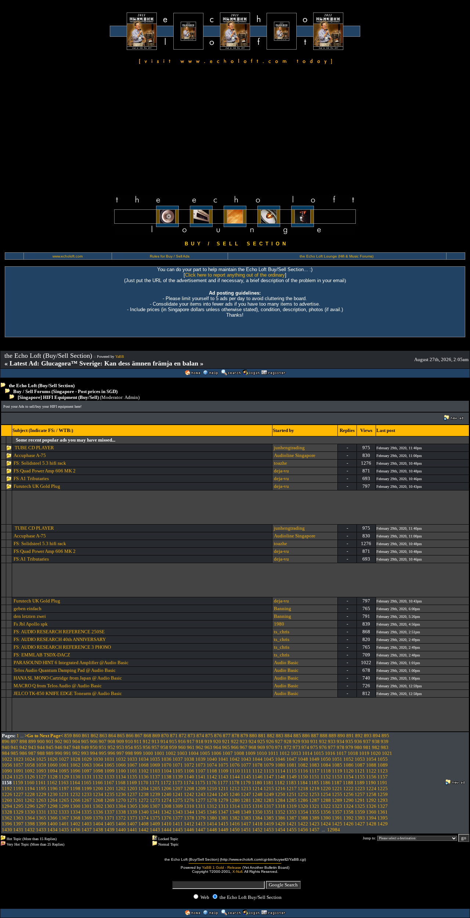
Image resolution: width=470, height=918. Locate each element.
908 (111, 741)
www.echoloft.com (68, 256)
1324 (348, 806)
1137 (155, 777)
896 (6, 741)
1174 (189, 782)
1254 (326, 794)
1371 (109, 818)
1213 (246, 788)
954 (129, 747)
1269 (109, 800)
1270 (121, 800)
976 (323, 747)
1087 (360, 765)
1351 (269, 812)
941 (14, 747)
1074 (212, 765)
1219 (314, 788)
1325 (360, 806)
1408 (143, 824)
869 (156, 735)
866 (130, 735)
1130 (75, 777)
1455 (291, 829)
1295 (18, 806)
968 (252, 747)
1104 (166, 771)
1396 (7, 824)
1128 (52, 777)
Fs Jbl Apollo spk (31, 624)
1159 (18, 782)
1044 (257, 759)
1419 (269, 824)
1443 (155, 829)
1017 (341, 753)
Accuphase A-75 (30, 455)
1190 (371, 782)
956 (147, 747)
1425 (337, 824)
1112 (257, 771)
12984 (333, 829)
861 (86, 735)
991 (67, 753)
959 (173, 747)
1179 (246, 782)
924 (252, 741)
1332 (52, 812)
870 (165, 735)
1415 (223, 824)
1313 (223, 806)
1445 (178, 829)
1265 (64, 800)
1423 (314, 824)
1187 (337, 782)
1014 (307, 753)
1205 (155, 788)
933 (332, 741)
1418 (257, 824)
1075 (223, 765)
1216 (280, 788)
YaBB (119, 356)
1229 (41, 794)
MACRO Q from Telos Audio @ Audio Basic (58, 685)
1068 (143, 765)
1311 (200, 806)
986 (23, 753)
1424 (326, 824)
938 (376, 741)
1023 (18, 759)
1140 (189, 777)
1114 (280, 771)
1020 (375, 753)
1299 (64, 806)
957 (155, 747)
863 (103, 735)
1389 (314, 818)
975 (314, 747)
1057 (18, 765)
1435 (64, 829)
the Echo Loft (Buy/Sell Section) (42, 385)
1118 (326, 771)
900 (41, 741)
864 (112, 735)
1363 (18, 818)
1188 (348, 782)
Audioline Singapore (294, 455)
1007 (228, 753)
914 (164, 741)
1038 (189, 759)
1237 (132, 794)
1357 (337, 812)
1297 (41, 806)
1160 (29, 782)
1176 (211, 782)
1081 (291, 765)
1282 (257, 800)
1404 (98, 824)
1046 (280, 759)
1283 (269, 800)
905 (85, 741)
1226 (7, 794)
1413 (200, 824)
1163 (63, 782)
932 (323, 741)
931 (314, 741)
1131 (87, 777)
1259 (382, 794)
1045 (269, 759)
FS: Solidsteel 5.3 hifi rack (40, 463)
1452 (257, 829)
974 (305, 747)
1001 (159, 753)
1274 (166, 800)
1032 (121, 759)
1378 (189, 818)
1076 (234, 765)
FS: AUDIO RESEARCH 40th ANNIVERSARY (60, 639)
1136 (143, 777)
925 (261, 741)
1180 (257, 782)
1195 (41, 788)
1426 (348, 824)
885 (297, 735)
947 (67, 747)
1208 (189, 788)
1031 (109, 759)
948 (76, 747)
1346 (212, 812)
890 (341, 735)
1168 (120, 782)
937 (367, 741)
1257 (360, 794)
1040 (212, 759)
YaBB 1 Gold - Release (221, 867)
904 (76, 741)
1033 (132, 759)
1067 (132, 765)
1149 (291, 777)
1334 (75, 812)
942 (23, 747)
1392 (348, 818)
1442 (143, 829)
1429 (382, 824)
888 (324, 735)
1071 (178, 765)
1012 (284, 753)
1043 (246, 759)
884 (288, 735)
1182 (280, 782)
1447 (200, 829)
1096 (75, 771)
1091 (18, 771)
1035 (155, 759)
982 (376, 747)
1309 (178, 806)
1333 (64, 812)
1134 (121, 777)
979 (349, 747)
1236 (121, 794)
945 (50, 747)
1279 (223, 800)
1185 (314, 782)
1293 (382, 800)
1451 (246, 829)
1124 (7, 777)
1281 (246, 800)
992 (76, 753)
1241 (178, 794)
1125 (18, 777)
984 (6, 753)
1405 (109, 824)
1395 (382, 818)
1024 (30, 759)
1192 (7, 788)
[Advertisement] (235, 130)
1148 (280, 777)
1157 (382, 777)
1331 (41, 812)
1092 (30, 771)
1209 (200, 788)
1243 (200, 794)
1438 (98, 829)
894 (376, 735)
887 (315, 735)
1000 (148, 753)
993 (85, 753)
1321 (314, 806)
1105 (178, 771)
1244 (212, 794)
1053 (360, 759)
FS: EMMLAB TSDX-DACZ (42, 655)
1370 (98, 818)
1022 (7, 759)
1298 (52, 806)
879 (244, 735)
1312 (212, 806)
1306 (143, 806)
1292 (371, 800)
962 (199, 747)
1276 (189, 800)
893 (368, 735)
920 (217, 741)
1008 (239, 753)
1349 (246, 812)
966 (235, 747)
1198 (75, 788)
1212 (234, 788)
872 (183, 735)
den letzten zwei (30, 616)
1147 (269, 777)
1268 (98, 800)
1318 (280, 806)
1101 (132, 771)
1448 (212, 829)
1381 (223, 818)
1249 (269, 794)
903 (67, 741)
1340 (143, 812)
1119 (337, 771)
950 (94, 747)
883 (279, 735)
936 (358, 741)
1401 (64, 824)
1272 (143, 800)
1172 (166, 782)
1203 (132, 788)
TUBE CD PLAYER (34, 447)
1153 (337, 777)
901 (50, 741)
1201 (109, 788)
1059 (41, 765)
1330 (30, 812)
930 (305, 741)
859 (68, 735)
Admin (131, 397)
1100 (121, 771)
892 (359, 735)
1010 (262, 753)
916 (182, 741)
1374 (143, 818)
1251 (291, 794)
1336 (98, 812)
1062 (75, 765)
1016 (330, 753)
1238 (143, 794)
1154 (348, 777)
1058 (30, 765)
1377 (178, 818)
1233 (87, 794)
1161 (41, 782)
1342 (166, 812)
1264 (52, 800)
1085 (337, 765)
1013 (296, 753)
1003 (182, 753)
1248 (257, 794)
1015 (319, 753)
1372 (121, 818)
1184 (302, 782)
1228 (30, 794)
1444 (166, 829)
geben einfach (27, 608)
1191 (382, 782)
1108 (212, 771)
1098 (98, 771)
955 (138, 747)
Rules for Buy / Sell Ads (169, 256)
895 (385, 735)
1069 (155, 765)
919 (208, 741)
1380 (212, 818)
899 (32, 741)
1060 (52, 765)
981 (367, 747)
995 (102, 753)
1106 (189, 771)
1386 (280, 818)
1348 (234, 812)
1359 (360, 812)
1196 (52, 788)
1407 (132, 824)
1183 (291, 782)
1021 (387, 753)
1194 (30, 788)
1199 (87, 788)
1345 (200, 812)
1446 (189, 829)
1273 (155, 800)
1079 (269, 765)
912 (147, 741)
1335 (87, 812)
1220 (326, 788)
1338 (121, 812)
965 (226, 747)
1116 (303, 771)
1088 (371, 765)
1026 (52, 759)
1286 (303, 800)
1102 (143, 771)
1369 (87, 818)
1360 (371, 812)
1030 (98, 759)
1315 (246, 806)
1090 (7, 771)
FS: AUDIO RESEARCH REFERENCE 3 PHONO (62, 647)
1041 (223, 759)
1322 (326, 806)
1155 (360, 777)
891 (350, 735)
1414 (212, 824)
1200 (98, 788)
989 (50, 753)
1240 (166, 794)
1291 (360, 800)
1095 (64, 771)
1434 (52, 829)
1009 (250, 753)
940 (6, 747)
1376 (166, 818)
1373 (132, 818)
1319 (291, 806)
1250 (280, 794)
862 (94, 735)
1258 (371, 794)
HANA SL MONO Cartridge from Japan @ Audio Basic (68, 678)
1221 (337, 788)
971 (279, 747)
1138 (166, 777)
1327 (382, 806)
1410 (166, 824)
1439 (109, 829)
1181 (268, 782)
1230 (52, 794)
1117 (314, 771)
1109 (223, 771)
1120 (348, 771)
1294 (7, 806)
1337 (109, 812)
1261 (18, 800)
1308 (166, 806)
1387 (291, 818)
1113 (269, 771)
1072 (189, 765)
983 (384, 747)
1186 (325, 782)
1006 (216, 753)
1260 (7, 800)
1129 (64, 777)
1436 (75, 829)
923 (243, 741)
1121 (360, 771)
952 (111, 747)
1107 (200, 771)
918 (199, 741)
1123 (382, 771)
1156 (371, 777)
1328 (7, 812)
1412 (189, 824)
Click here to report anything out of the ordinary (235, 275)
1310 (189, 806)
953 (120, 747)
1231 (64, 794)
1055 (382, 759)
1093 (41, 771)
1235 (109, 794)
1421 (291, 824)
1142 (212, 777)
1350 (257, 812)
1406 (121, 824)
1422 (303, 824)
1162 (52, 782)
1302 (98, 806)
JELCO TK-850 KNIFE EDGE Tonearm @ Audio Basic (68, 693)
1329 (18, 812)
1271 (132, 800)
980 (358, 747)
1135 (132, 777)
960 (182, 747)
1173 (177, 782)
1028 (75, 759)
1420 (280, 824)
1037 (178, 759)
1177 (223, 782)
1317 (269, 806)
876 (218, 735)
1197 (64, 788)
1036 (166, 759)
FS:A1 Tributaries (31, 478)
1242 (189, 794)
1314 (234, 806)
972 (288, 747)
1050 (326, 759)
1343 (178, 812)
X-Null (237, 872)
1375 (155, 818)
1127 (41, 777)
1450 (234, 829)
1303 (109, 806)
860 (77, 735)
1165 (86, 782)
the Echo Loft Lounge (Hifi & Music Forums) (336, 256)
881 (262, 735)
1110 (234, 771)
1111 (246, 771)
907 (102, 741)
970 (270, 747)
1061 (64, 765)
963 (208, 747)
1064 (98, 765)
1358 (348, 812)
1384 (257, 818)
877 (227, 735)
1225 (382, 788)
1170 (143, 782)
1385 (269, 818)
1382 (234, 818)
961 (191, 747)
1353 (291, 812)
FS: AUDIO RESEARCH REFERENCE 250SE (59, 631)
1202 (121, 788)
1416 (234, 824)
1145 (246, 777)
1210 (212, 788)
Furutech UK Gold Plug (37, 486)
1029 (87, 759)
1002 (171, 753)
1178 (234, 782)
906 (94, 741)
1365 (41, 818)
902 (58, 741)
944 (41, 747)
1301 (87, 806)
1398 (30, 824)
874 (200, 735)
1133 (109, 777)
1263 (41, 800)
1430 (7, 829)
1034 (143, 759)
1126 (30, 777)
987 (32, 753)
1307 (155, 806)
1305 (132, 806)
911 (138, 741)
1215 (269, 788)
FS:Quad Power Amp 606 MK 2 (45, 471)
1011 (273, 753)
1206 (166, 788)
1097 (87, 771)
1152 (326, 777)
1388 (303, 818)
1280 (234, 800)
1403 (87, 824)
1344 (189, 812)
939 (384, 741)
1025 (41, 759)
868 (147, 735)
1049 (314, 759)
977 (332, 747)
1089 (382, 765)
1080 (280, 765)
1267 (87, 800)
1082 (303, 765)
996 (111, 753)
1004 (193, 753)
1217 (291, 788)
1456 (303, 829)
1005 (205, 753)
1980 (279, 624)
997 (120, 753)
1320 (303, 806)
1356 (326, 812)
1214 (257, 788)
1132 (98, 777)
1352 (280, 812)
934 (340, 741)
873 (191, 735)
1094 (52, 771)
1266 (75, 800)
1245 (223, 794)
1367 (64, 818)
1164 (75, 782)
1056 (7, 765)
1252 (303, 794)
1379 (200, 818)
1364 (30, 818)
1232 (75, 794)
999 (138, 753)
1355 (314, 812)
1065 (109, 765)
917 (191, 741)
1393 (360, 818)
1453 (269, 829)
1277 (200, 800)
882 (271, 735)
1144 (234, 777)
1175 (200, 782)
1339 (132, 812)
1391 (337, 818)
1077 (246, 765)
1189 (359, 782)
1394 (371, 818)
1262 (30, 800)
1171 (154, 782)
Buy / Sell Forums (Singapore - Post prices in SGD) (65, 391)
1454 (280, 829)
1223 (360, 788)
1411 (178, 824)
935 (349, 741)
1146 (257, 777)
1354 (303, 812)
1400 (52, 824)
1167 (109, 782)
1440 (121, 829)
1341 (155, 812)
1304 (121, 806)
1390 (326, 818)
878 (235, 735)
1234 (98, 794)
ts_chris (281, 631)
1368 (75, 818)
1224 (371, 788)
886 (306, 735)
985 (14, 753)
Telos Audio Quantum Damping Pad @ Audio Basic (65, 670)
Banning (282, 608)
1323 (337, 806)
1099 (109, 771)
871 (174, 735)
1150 (303, 777)
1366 (52, 818)
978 (340, 747)
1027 (64, 759)
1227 (18, 794)
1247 (246, 794)
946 (58, 747)
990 (58, 753)
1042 (234, 759)
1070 (166, 765)
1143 (223, 777)
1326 (371, 806)
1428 (371, 824)
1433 (41, 829)
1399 (41, 824)
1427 (360, 824)
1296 (30, 806)
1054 (371, 759)
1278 (212, 800)
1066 (121, 765)
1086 (348, 765)
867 (138, 735)
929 (296, 741)
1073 (200, 765)
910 (129, 741)
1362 (7, 818)
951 (102, 747)
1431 (18, 829)
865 (121, 735)
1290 (348, 800)
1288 (326, 800)
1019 (364, 753)
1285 (291, 800)
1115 (291, 771)
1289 (337, 800)
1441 (132, 829)
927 (279, 741)
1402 (75, 824)
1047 (291, 759)
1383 (246, 818)
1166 (98, 782)
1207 (178, 788)
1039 (200, 759)
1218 (303, 788)
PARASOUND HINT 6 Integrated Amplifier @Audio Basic (71, 662)
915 (173, 741)
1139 (178, 777)
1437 (87, 829)
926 (270, 741)
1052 (348, 759)
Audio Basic (286, 662)
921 (226, 741)
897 (14, 741)
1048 (303, 759)
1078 (257, 765)
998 (129, 753)
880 (253, 735)
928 (288, 741)
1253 (314, 794)
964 (217, 747)
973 (296, 747)
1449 (223, 829)
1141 (200, 777)
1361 (382, 812)
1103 (155, 771)
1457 (314, 829)
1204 (143, 788)
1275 (178, 800)
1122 (371, 771)
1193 (18, 788)
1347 (223, 812)
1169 (132, 782)
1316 (257, 806)
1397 (18, 824)
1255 (337, 794)
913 (155, 741)
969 (261, 747)
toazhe (280, 463)
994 (94, 753)
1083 (314, 765)
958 (164, 747)
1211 (223, 788)
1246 (234, 794)
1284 (280, 800)
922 (235, 741)
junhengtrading (289, 447)
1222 (348, 788)
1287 (314, 800)
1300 (75, 806)
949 (85, 747)
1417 (246, 824)
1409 (155, 824)
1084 (326, 765)
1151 (314, 777)
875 (209, 735)
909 (120, 741)
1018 (353, 753)
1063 (87, 765)
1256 (348, 794)
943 (32, 747)
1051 (337, 759)
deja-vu (281, 471)
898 (23, 741)
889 (332, 735)
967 (243, 747)
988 (41, 753)
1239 (155, 794)
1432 (30, 829)
